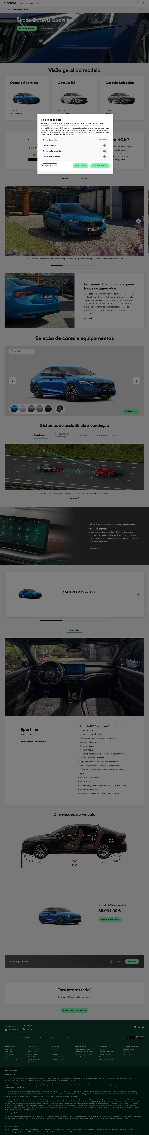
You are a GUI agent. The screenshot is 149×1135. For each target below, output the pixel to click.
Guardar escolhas (80, 166)
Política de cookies (61, 134)
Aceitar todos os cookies (99, 166)
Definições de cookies (49, 166)
